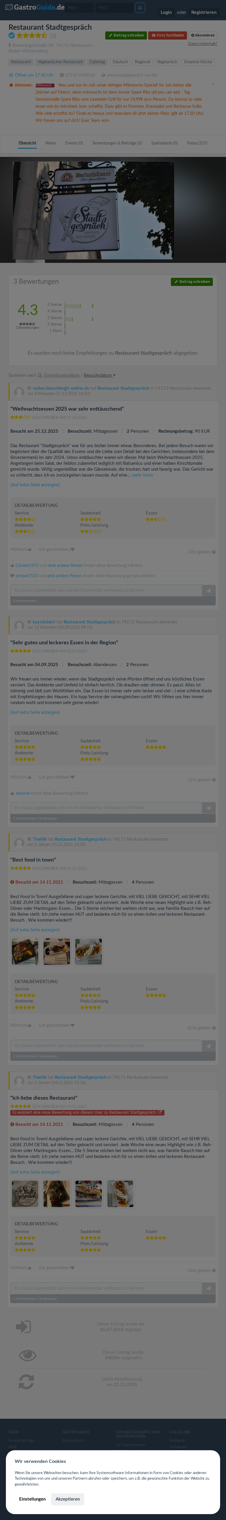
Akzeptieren (68, 1499)
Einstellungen (32, 1499)
